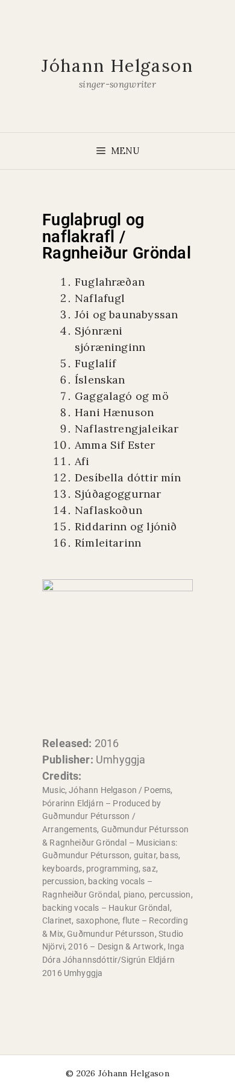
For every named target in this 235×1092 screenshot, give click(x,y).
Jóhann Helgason (117, 65)
